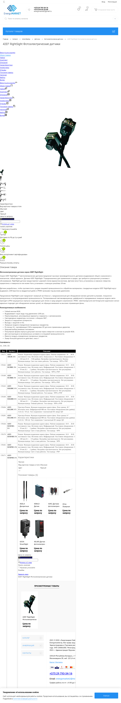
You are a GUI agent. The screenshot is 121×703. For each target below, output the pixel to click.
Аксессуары (4, 101)
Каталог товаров (14, 31)
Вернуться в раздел (7, 83)
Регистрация (112, 2)
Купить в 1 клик (8, 224)
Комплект (4, 92)
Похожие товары (6, 107)
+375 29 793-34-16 (61, 673)
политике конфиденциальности (25, 699)
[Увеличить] (60, 168)
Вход (103, 2)
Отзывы (3, 104)
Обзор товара (5, 86)
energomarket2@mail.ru (67, 679)
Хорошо (106, 696)
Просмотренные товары (46, 586)
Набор (2, 89)
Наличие (3, 110)
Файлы (2, 112)
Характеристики (6, 98)
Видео (2, 115)
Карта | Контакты (56, 662)
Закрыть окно (23, 574)
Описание (3, 95)
